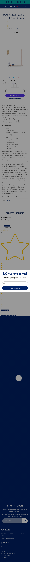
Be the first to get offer (15, 288)
